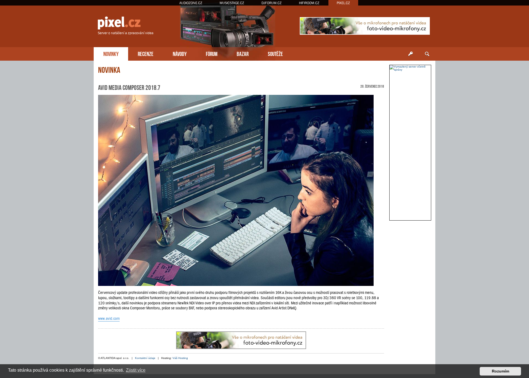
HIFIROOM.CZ (309, 3)
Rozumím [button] (500, 371)
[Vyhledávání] (427, 54)
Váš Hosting (180, 358)
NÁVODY (180, 53)
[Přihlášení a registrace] (410, 54)
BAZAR (243, 53)
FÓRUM (211, 53)
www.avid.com (109, 318)
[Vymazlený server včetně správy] (410, 68)
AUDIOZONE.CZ (190, 3)
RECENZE (145, 53)
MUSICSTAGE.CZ (232, 3)
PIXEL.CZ (343, 3)
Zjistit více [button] (135, 370)
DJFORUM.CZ (271, 3)
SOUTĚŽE (275, 53)
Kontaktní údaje (145, 358)
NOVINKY (110, 53)
